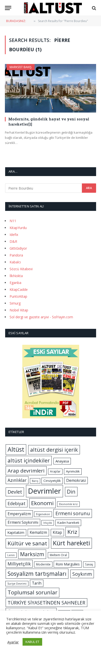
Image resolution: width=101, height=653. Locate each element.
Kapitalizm (15, 532)
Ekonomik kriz (68, 504)
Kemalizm (38, 532)
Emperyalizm (19, 513)
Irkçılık (47, 523)
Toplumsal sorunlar (32, 592)
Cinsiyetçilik (52, 480)
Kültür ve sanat (27, 543)
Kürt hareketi (71, 543)
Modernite (43, 564)
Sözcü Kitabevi (21, 269)
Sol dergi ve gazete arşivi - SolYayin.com (41, 317)
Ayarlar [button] (13, 642)
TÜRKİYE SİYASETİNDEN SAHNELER (46, 602)
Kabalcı (15, 262)
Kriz (72, 532)
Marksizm (32, 554)
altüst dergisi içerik (54, 449)
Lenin (11, 555)
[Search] (93, 7)
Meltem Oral (58, 555)
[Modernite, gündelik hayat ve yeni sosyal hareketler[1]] (50, 88)
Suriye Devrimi (16, 583)
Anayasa (62, 461)
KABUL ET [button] (32, 642)
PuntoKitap (18, 296)
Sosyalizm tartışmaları (37, 573)
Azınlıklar (17, 480)
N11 (13, 220)
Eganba (15, 282)
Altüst (16, 449)
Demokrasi (76, 480)
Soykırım (82, 574)
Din (71, 491)
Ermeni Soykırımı (23, 522)
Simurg (15, 303)
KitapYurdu (18, 227)
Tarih (36, 583)
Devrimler (44, 491)
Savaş (89, 564)
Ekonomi (42, 503)
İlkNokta (16, 275)
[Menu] (8, 7)
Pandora (16, 255)
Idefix (14, 234)
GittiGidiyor (18, 248)
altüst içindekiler (29, 460)
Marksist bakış (21, 67)
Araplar (55, 471)
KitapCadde (19, 289)
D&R (13, 241)
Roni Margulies (68, 564)
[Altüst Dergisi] (53, 8)
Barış (35, 481)
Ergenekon (43, 514)
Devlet (15, 491)
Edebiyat (16, 503)
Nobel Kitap (19, 310)
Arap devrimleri (26, 470)
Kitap (57, 532)
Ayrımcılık (73, 471)
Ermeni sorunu (72, 513)
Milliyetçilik (19, 564)
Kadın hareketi (68, 522)
